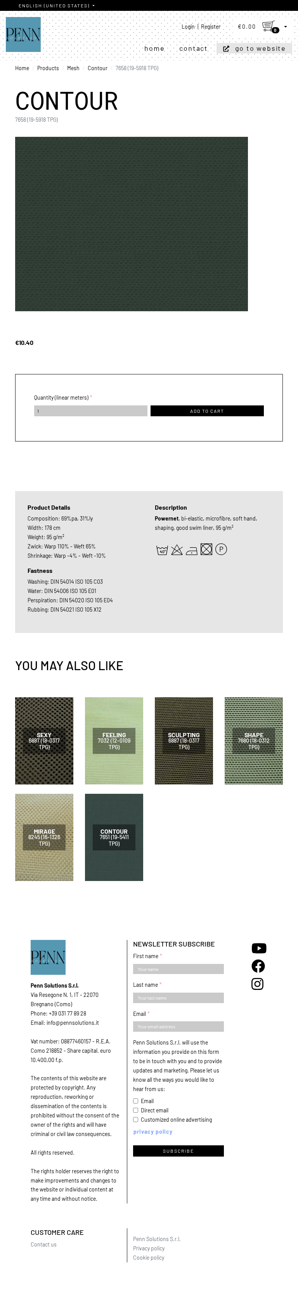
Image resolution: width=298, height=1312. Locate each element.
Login (188, 26)
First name (145, 956)
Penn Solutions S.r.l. (157, 1239)
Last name (145, 984)
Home (154, 48)
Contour (97, 68)
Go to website (260, 48)
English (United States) (55, 5)
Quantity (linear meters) (61, 397)
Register (210, 26)
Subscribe (178, 1150)
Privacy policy (149, 1248)
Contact (193, 48)
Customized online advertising (176, 1119)
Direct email (154, 1110)
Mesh (73, 68)
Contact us (44, 1244)
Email (139, 1013)
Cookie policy (148, 1257)
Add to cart (207, 411)
